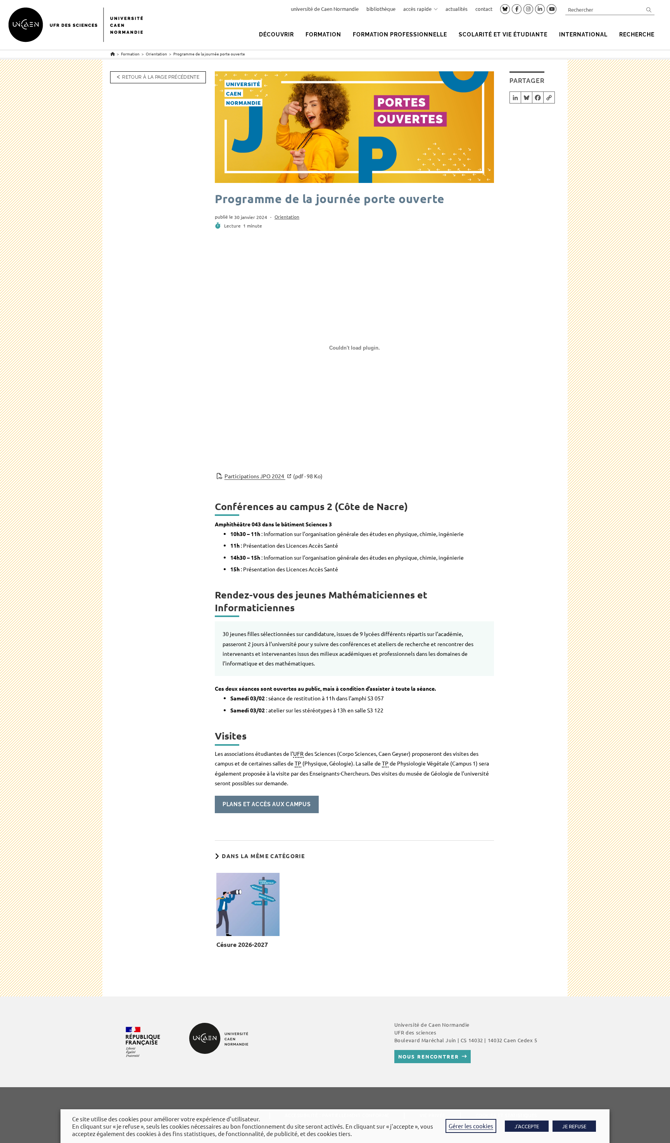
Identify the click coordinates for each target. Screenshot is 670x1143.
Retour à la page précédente (160, 77)
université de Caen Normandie (325, 8)
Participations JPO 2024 (273, 475)
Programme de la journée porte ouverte (209, 54)
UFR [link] (298, 753)
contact (483, 8)
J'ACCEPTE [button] (527, 1126)
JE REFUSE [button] (574, 1126)
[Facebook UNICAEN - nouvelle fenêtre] (516, 9)
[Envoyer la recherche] (649, 9)
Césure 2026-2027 (242, 944)
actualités (457, 8)
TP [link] (298, 763)
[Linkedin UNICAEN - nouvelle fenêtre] (540, 9)
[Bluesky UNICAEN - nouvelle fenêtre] (505, 9)
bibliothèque (380, 8)
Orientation (287, 217)
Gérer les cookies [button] (471, 1125)
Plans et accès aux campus (267, 804)
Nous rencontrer (428, 1056)
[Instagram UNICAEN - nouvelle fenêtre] (528, 9)
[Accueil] (113, 54)
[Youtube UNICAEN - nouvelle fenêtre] (551, 9)
